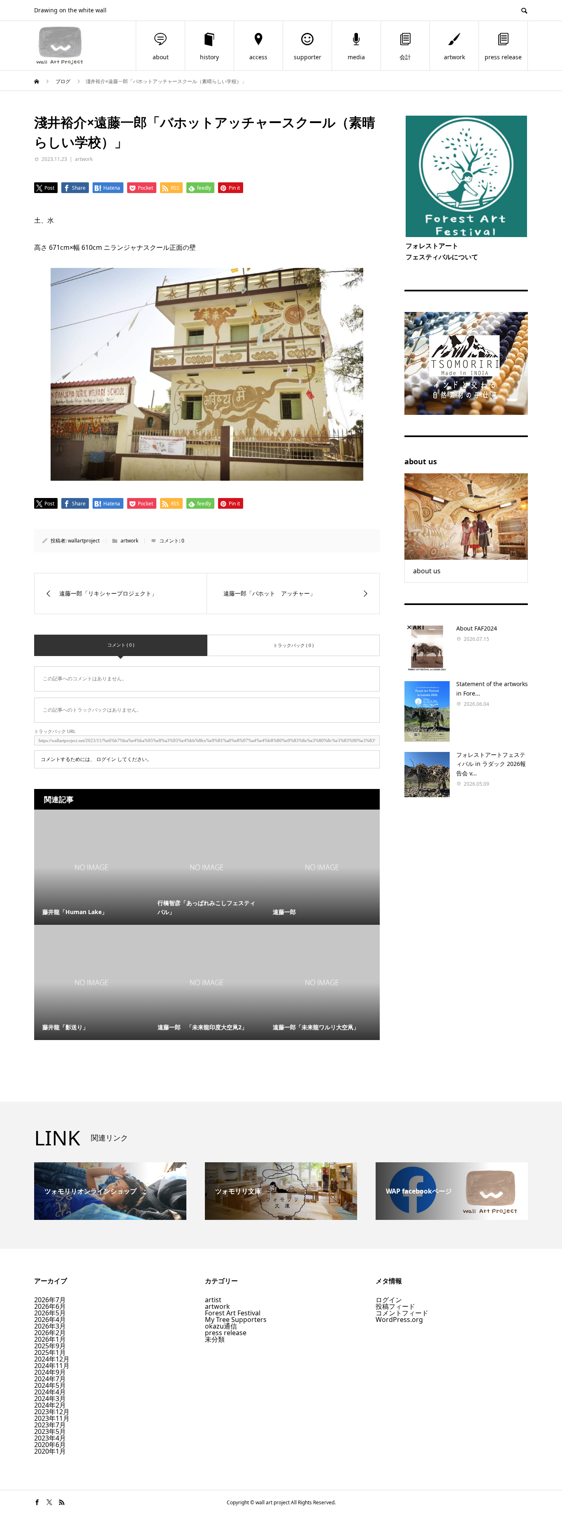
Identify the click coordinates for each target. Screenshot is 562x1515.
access (258, 57)
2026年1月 (50, 1339)
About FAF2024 (476, 628)
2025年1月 (50, 1352)
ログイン (106, 759)
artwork (454, 57)
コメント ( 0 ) (120, 645)
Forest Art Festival (232, 1312)
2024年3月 (50, 1398)
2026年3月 (50, 1326)
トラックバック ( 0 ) (293, 645)
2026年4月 (50, 1319)
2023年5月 (50, 1431)
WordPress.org (399, 1319)
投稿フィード (395, 1306)
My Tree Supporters (236, 1319)
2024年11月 (52, 1365)
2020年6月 (50, 1444)
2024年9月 (50, 1372)
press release (503, 57)
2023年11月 (52, 1418)
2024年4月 (50, 1391)
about (161, 57)
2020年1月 (50, 1451)
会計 (405, 57)
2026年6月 (50, 1306)
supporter (307, 57)
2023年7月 (50, 1424)
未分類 (215, 1339)
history (209, 57)
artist (213, 1299)
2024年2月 (50, 1405)
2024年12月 (52, 1359)
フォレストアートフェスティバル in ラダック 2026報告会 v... (491, 764)
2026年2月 (50, 1332)
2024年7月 (50, 1378)
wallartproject (84, 540)
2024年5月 (50, 1385)
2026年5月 (50, 1312)
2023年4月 (50, 1438)
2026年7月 (50, 1299)
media (356, 57)
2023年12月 (52, 1411)
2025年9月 (50, 1345)
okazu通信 (221, 1326)
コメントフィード (402, 1312)
